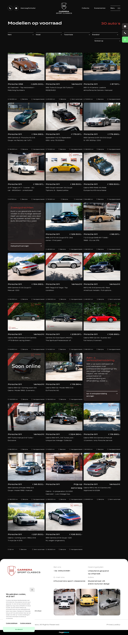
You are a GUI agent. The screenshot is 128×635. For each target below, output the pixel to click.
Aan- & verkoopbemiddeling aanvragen (96, 395)
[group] (64, 602)
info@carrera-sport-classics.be (69, 581)
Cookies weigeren (25, 623)
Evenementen (100, 8)
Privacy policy (113, 625)
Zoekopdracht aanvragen (20, 246)
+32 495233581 (62, 571)
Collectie (85, 8)
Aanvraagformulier (28, 8)
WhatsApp (36, 611)
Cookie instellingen (11, 623)
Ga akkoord (18, 629)
